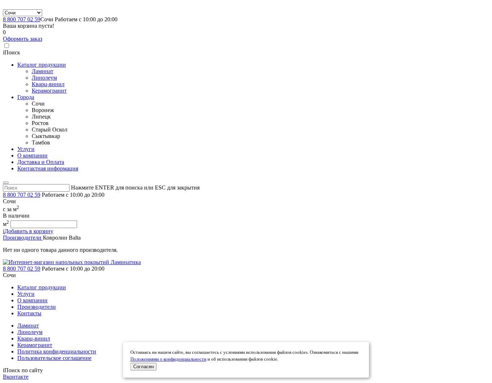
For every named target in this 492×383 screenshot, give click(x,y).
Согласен (143, 366)
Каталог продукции (41, 65)
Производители (23, 238)
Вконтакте (15, 377)
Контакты (29, 313)
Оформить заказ (22, 39)
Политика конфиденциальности (56, 351)
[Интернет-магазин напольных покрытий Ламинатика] (72, 262)
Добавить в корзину (28, 231)
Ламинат (42, 71)
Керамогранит (49, 91)
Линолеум (44, 78)
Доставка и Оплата (40, 162)
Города (25, 97)
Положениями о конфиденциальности (168, 359)
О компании (32, 155)
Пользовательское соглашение (54, 358)
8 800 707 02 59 (21, 19)
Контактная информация (47, 168)
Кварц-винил (48, 84)
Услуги (26, 149)
